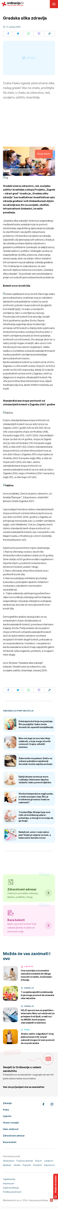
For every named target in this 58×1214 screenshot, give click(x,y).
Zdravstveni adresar (14, 1135)
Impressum (8, 1183)
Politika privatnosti (12, 1192)
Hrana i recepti (11, 1122)
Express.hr (49, 1165)
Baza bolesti (9, 1142)
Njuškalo (7, 1165)
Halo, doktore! (11, 1129)
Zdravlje (7, 1103)
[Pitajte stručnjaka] (55, 1186)
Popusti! (27, 1165)
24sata (17, 1165)
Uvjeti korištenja (11, 1187)
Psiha (6, 1109)
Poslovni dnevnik (25, 1161)
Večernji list (8, 1161)
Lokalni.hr (48, 1161)
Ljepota (7, 1116)
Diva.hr (38, 1161)
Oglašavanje (9, 1179)
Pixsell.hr (37, 1165)
